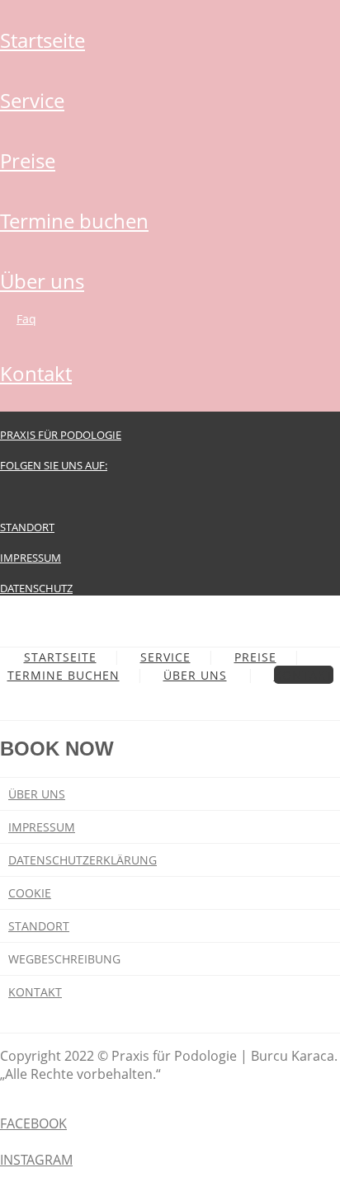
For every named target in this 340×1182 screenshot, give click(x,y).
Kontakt (35, 992)
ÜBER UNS (42, 280)
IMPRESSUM (30, 557)
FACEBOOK (33, 1123)
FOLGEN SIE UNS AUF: (53, 465)
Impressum (41, 827)
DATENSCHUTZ (36, 588)
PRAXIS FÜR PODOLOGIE (60, 434)
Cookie (29, 893)
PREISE (27, 160)
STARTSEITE (42, 40)
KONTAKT (36, 373)
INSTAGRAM (36, 1160)
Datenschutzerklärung (82, 860)
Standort (38, 926)
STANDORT (27, 527)
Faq (26, 319)
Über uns (36, 794)
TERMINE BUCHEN (74, 220)
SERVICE (32, 100)
